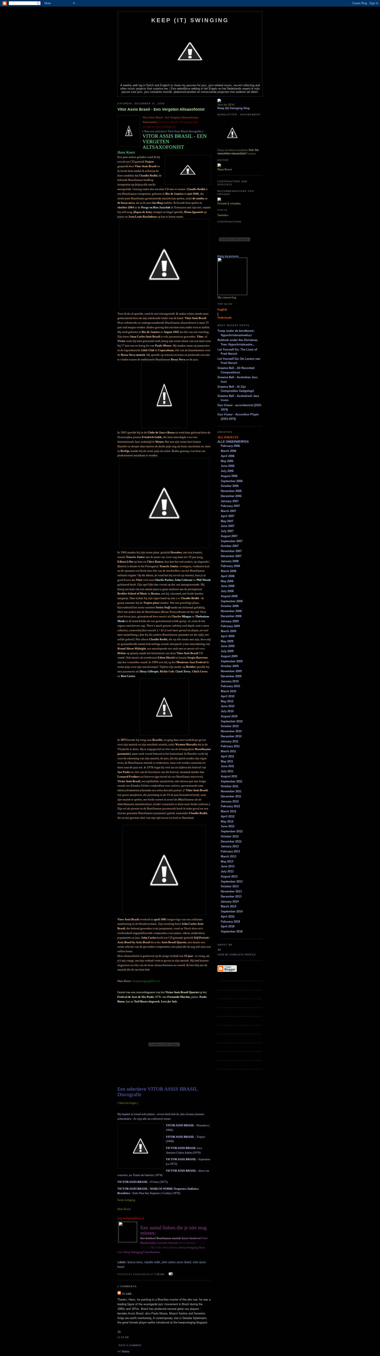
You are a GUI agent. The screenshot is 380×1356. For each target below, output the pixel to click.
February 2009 (230, 626)
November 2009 (231, 671)
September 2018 (232, 931)
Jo (123, 1293)
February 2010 (230, 686)
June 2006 (227, 466)
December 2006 (231, 496)
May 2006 (227, 461)
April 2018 (227, 926)
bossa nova (135, 1262)
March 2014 (228, 906)
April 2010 (227, 696)
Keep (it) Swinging (190, 20)
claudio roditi (152, 1262)
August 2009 (229, 656)
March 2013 (228, 856)
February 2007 (230, 506)
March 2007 (228, 511)
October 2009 (230, 666)
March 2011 (228, 751)
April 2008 (227, 576)
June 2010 (227, 706)
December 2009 (231, 676)
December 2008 (231, 616)
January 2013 (230, 846)
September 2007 (232, 541)
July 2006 (227, 471)
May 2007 (227, 521)
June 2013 (227, 866)
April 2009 (227, 636)
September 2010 (232, 721)
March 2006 (228, 451)
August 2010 (229, 716)
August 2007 (229, 536)
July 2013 (227, 871)
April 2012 (227, 816)
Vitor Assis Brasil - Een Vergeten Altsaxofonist (161, 109)
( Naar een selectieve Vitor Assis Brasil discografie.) (172, 131)
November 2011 (231, 791)
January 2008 (230, 561)
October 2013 (230, 886)
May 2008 (227, 581)
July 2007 (227, 531)
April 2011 (227, 756)
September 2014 (232, 911)
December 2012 (231, 841)
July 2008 (227, 591)
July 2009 (227, 651)
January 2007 (230, 501)
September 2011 (231, 781)
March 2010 (228, 691)
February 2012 (230, 806)
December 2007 (231, 556)
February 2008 (230, 566)
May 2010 (227, 701)
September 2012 (232, 831)
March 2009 (228, 631)
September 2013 (232, 881)
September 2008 (232, 601)
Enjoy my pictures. (228, 256)
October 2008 (230, 606)
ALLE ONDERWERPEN (232, 441)
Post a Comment (130, 1345)
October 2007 (230, 546)
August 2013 (229, 876)
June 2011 (227, 766)
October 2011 (229, 786)
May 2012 (227, 821)
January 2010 (230, 681)
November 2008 (231, 611)
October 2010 (230, 726)
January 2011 (229, 741)
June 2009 (227, 646)
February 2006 (230, 446)
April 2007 (227, 516)
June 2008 (227, 586)
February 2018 (230, 921)
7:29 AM (159, 1274)
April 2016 (227, 916)
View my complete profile (236, 954)
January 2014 (230, 901)
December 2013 (231, 896)
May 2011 (227, 761)
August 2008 (229, 596)
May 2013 (227, 861)
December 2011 (231, 796)
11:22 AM (123, 1337)
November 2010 (231, 731)
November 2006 (231, 491)
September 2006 (232, 481)
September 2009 (232, 661)
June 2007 (227, 526)
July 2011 (227, 771)
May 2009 (227, 641)
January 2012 (230, 801)
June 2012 (227, 826)
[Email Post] (170, 1274)
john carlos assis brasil (176, 1262)
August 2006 (229, 476)
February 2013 (230, 851)
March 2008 (228, 571)
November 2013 (231, 891)
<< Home (123, 1351)
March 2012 (228, 811)
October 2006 (230, 486)
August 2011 (229, 776)
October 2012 (230, 836)
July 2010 (227, 711)
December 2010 (231, 736)
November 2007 (231, 551)
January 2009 (230, 621)
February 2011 (230, 746)
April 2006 (227, 456)
